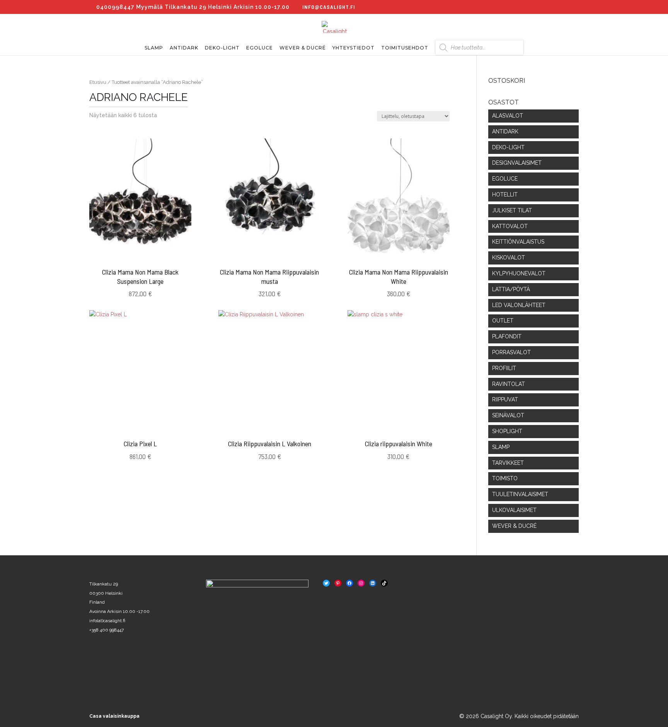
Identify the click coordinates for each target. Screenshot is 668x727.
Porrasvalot (511, 352)
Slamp (154, 48)
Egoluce (259, 48)
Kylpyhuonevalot (518, 273)
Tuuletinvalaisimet (520, 494)
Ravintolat (508, 384)
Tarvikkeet (508, 463)
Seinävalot (508, 415)
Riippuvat (505, 399)
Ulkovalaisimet (514, 510)
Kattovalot (510, 226)
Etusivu (97, 82)
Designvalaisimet (517, 163)
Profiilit (504, 368)
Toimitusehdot (404, 48)
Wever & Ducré (302, 48)
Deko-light (222, 48)
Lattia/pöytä (511, 289)
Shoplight (507, 431)
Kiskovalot (508, 257)
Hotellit (505, 194)
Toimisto (505, 478)
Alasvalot (507, 116)
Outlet (502, 320)
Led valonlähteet (518, 305)
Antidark (184, 48)
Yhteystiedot (353, 48)
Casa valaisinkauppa (114, 716)
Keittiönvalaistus (518, 242)
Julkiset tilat (512, 210)
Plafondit (506, 336)
